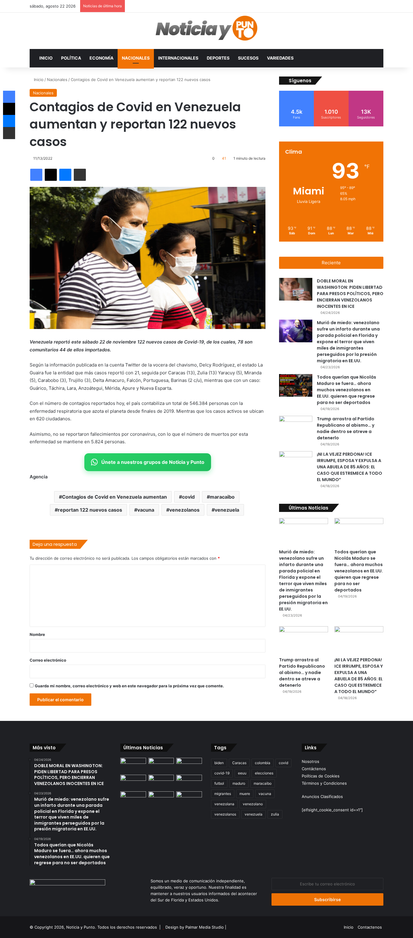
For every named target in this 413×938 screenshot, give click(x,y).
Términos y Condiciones (324, 783)
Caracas (239, 762)
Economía (101, 57)
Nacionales (136, 57)
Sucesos (248, 57)
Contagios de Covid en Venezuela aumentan (114, 497)
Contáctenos (314, 768)
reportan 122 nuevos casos (90, 510)
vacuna (145, 510)
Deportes (218, 57)
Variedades (280, 57)
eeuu (242, 773)
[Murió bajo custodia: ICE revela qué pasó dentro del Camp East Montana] (189, 782)
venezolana (224, 804)
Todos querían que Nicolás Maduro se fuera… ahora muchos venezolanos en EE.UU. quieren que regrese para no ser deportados (346, 389)
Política (71, 57)
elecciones (264, 773)
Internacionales (178, 57)
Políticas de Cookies (321, 776)
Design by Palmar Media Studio (194, 927)
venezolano (253, 804)
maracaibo (222, 497)
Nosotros (310, 761)
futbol (219, 783)
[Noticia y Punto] (206, 31)
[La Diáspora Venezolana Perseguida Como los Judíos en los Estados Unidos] (133, 798)
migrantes (222, 793)
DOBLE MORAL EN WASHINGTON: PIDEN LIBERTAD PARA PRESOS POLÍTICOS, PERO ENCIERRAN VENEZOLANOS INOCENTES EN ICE (350, 293)
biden (219, 762)
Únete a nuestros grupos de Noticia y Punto (152, 462)
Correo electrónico (48, 660)
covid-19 (221, 773)
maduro (239, 783)
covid (188, 497)
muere (244, 793)
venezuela (227, 510)
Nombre (37, 634)
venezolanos (184, 510)
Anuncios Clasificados (322, 796)
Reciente (331, 262)
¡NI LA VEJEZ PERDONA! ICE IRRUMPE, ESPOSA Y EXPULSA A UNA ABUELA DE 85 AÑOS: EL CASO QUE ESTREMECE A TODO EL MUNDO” (349, 467)
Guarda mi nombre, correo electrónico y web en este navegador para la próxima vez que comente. (129, 685)
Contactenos (370, 927)
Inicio (46, 57)
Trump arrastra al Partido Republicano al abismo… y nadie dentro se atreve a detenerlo (345, 428)
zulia (275, 814)
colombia (262, 762)
